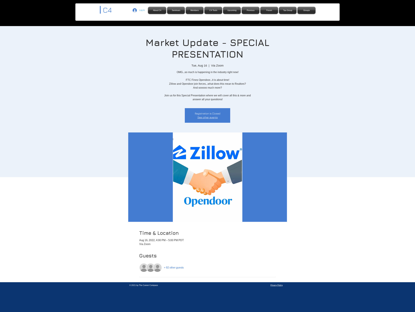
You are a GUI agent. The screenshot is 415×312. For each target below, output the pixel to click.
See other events (207, 117)
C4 (107, 10)
